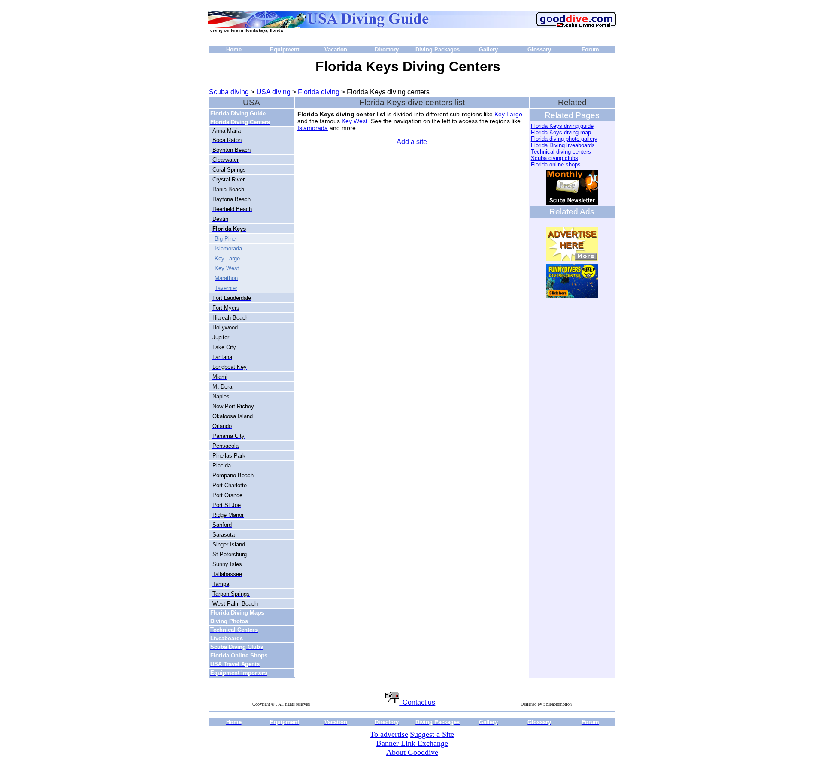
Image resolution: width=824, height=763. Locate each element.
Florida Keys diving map (561, 132)
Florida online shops (556, 164)
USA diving (273, 92)
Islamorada (312, 127)
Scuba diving (229, 92)
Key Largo (508, 114)
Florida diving (318, 92)
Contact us (417, 702)
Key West (354, 121)
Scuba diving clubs (554, 158)
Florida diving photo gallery (564, 139)
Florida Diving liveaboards (563, 145)
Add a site (412, 141)
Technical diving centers (561, 151)
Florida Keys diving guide (562, 126)
